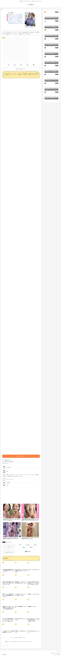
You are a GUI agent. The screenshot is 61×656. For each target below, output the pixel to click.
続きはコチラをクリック (21, 456)
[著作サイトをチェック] (26, 551)
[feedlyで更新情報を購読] (28, 551)
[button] (34, 65)
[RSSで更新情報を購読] (30, 551)
